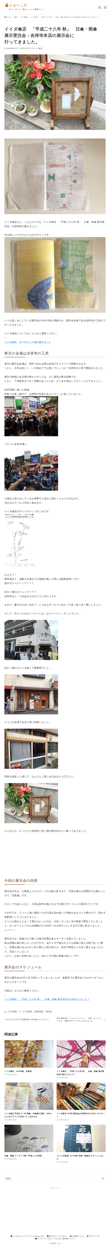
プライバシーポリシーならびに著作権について (56, 1239)
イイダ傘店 (38, 48)
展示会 (48, 1012)
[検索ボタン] (99, 7)
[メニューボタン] (105, 7)
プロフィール (94, 1236)
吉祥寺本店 (38, 1012)
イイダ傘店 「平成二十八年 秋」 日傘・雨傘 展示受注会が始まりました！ (47, 999)
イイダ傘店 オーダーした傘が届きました (27, 342)
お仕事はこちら (78, 1236)
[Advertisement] (55, 853)
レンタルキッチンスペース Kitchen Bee (28, 1236)
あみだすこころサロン (58, 1236)
